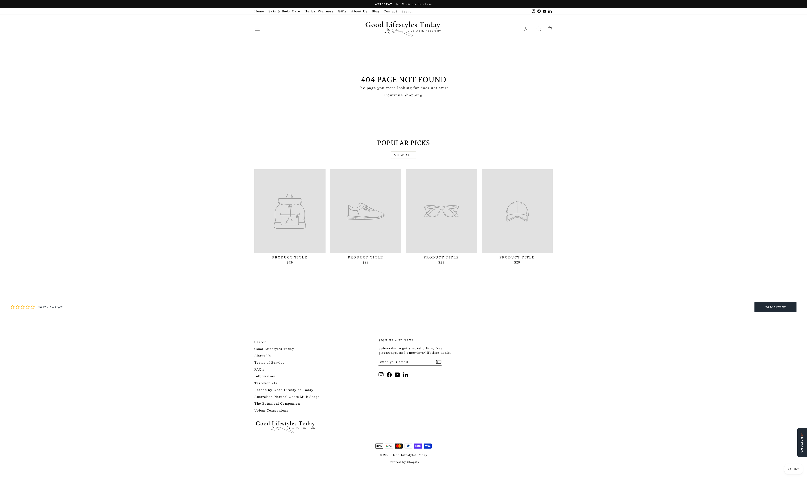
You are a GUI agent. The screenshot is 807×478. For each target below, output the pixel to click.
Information (265, 376)
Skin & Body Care (284, 11)
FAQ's (259, 369)
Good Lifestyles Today (274, 348)
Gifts (342, 11)
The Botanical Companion (277, 403)
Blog (375, 11)
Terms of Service (269, 362)
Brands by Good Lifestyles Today (284, 389)
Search (407, 11)
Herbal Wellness (319, 11)
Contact (390, 11)
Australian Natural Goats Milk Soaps (287, 396)
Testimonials (265, 382)
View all (403, 155)
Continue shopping (403, 95)
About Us (359, 11)
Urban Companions (271, 410)
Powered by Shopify (403, 462)
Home (259, 11)
